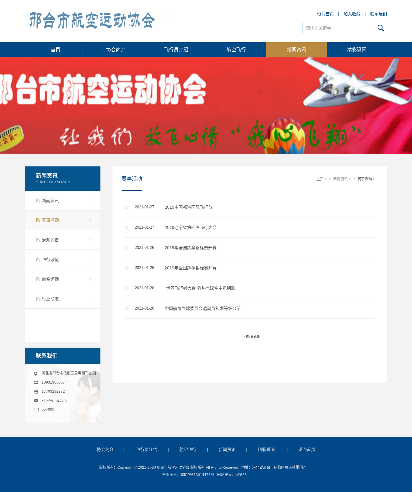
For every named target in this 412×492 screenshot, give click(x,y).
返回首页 (306, 449)
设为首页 (325, 13)
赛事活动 (50, 220)
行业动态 (50, 298)
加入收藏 (352, 13)
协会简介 (115, 49)
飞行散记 (50, 259)
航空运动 (50, 279)
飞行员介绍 (176, 49)
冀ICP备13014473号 (197, 475)
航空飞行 (236, 49)
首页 (55, 49)
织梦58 (241, 475)
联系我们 (378, 13)
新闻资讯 (296, 49)
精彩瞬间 (356, 49)
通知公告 (50, 239)
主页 (320, 179)
